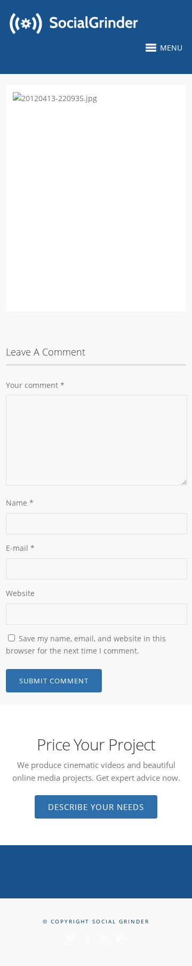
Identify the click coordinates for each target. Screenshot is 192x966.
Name (20, 503)
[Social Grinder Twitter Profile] (70, 938)
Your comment (35, 385)
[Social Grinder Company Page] (120, 938)
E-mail (20, 548)
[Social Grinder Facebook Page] (87, 938)
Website (20, 593)
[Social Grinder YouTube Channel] (103, 938)
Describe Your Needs (96, 807)
